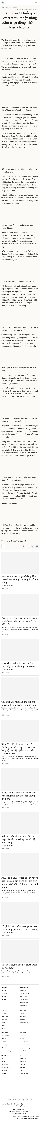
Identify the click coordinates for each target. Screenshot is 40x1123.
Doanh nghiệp (24, 993)
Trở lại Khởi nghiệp (4, 545)
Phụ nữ (3, 1048)
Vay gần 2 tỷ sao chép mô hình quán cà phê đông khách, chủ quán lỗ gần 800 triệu (19, 621)
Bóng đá (22, 1035)
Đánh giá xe (23, 1070)
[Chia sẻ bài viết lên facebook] (28, 546)
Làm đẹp (4, 1019)
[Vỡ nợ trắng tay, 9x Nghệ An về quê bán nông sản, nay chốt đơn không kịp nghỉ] (20, 779)
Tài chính (23, 990)
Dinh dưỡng (5, 1035)
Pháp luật (4, 999)
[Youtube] (31, 1099)
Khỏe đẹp (4, 1038)
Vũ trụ (3, 1061)
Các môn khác (24, 1045)
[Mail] (37, 546)
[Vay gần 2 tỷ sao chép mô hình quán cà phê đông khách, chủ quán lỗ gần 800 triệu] (20, 605)
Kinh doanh (24, 987)
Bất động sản (24, 1002)
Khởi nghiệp (5, 589)
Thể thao (23, 1032)
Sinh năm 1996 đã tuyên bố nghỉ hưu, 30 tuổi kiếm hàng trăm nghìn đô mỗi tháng (19, 579)
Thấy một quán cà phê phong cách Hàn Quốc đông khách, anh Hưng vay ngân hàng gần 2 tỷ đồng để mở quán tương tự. (19, 629)
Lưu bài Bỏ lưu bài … (7, 585)
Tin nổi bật (4, 993)
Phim (3, 1025)
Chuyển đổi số (5, 1067)
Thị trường (23, 1058)
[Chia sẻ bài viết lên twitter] (32, 546)
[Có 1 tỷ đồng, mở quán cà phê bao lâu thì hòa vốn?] (20, 951)
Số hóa (3, 1055)
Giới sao (4, 1013)
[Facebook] (23, 1099)
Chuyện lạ (23, 1016)
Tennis (22, 1038)
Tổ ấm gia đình (24, 1022)
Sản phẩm (4, 1064)
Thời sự (3, 990)
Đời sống (23, 1010)
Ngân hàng (23, 996)
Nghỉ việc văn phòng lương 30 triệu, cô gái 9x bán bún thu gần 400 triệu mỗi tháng (18, 839)
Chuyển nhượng (25, 1048)
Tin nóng (4, 987)
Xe (21, 1055)
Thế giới (4, 996)
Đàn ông (4, 1045)
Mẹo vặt (22, 1019)
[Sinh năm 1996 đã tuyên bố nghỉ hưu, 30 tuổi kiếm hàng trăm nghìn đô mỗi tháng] (20, 563)
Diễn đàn (23, 1064)
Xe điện (22, 1067)
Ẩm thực (22, 1013)
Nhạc (3, 1022)
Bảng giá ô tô (24, 1073)
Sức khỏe (4, 1032)
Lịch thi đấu (23, 1051)
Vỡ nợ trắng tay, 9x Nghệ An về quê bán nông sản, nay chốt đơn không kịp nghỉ (18, 795)
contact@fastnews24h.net (19, 1113)
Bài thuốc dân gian (7, 1051)
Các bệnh (4, 1041)
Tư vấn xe (23, 1061)
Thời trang (4, 1016)
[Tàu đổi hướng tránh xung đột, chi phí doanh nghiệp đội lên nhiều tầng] (20, 688)
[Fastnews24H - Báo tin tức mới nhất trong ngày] (19, 9)
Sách (3, 1028)
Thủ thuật (4, 1070)
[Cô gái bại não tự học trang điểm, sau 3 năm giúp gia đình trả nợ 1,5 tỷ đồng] (20, 913)
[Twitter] (27, 1099)
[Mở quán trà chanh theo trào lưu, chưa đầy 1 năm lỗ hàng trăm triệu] (20, 650)
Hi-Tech (3, 1073)
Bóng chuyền (24, 1041)
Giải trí (3, 1010)
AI (2, 1058)
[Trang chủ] (2, 2)
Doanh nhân (24, 999)
